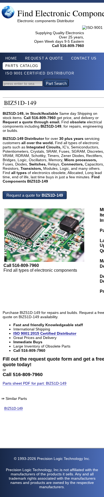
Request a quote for (34, 195)
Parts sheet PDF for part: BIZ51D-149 (34, 383)
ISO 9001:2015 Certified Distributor (44, 333)
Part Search (56, 83)
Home (11, 58)
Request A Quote (44, 58)
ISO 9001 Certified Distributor (39, 73)
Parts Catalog (21, 66)
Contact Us (84, 58)
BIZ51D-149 (13, 409)
